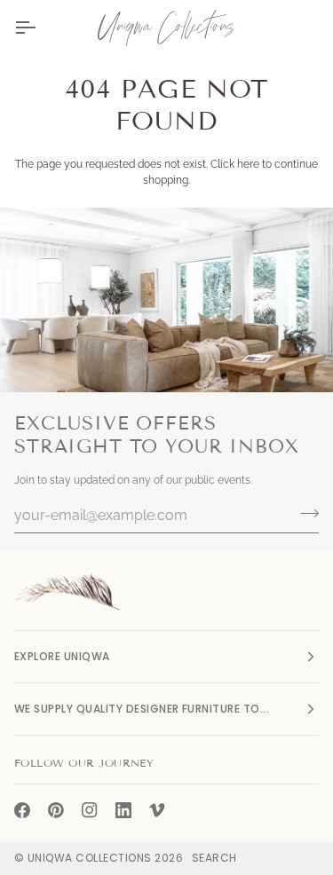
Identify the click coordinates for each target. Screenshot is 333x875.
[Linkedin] (123, 810)
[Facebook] (22, 810)
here (248, 164)
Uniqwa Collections (90, 857)
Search (214, 857)
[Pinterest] (56, 810)
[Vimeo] (157, 810)
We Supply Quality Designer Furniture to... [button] (141, 708)
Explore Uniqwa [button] (62, 656)
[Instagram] (90, 810)
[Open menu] (40, 27)
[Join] (304, 513)
